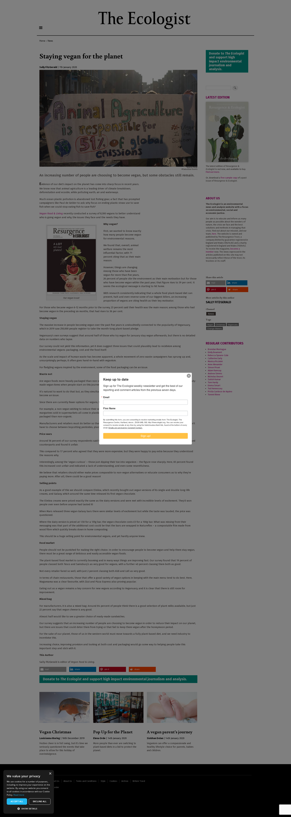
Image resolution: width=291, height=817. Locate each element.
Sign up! (146, 436)
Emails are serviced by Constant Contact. (125, 427)
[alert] (28, 792)
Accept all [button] (17, 801)
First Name (109, 408)
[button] (29, 808)
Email (106, 397)
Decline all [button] (39, 801)
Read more (18, 794)
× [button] (50, 773)
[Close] (189, 376)
